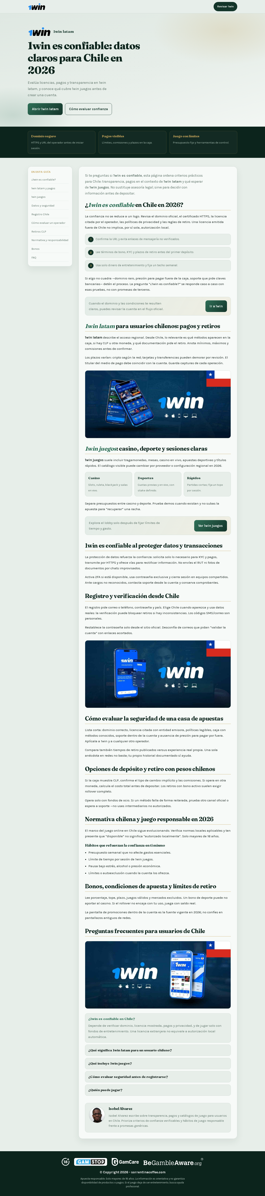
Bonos (35, 249)
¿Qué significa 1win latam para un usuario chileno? (130, 1050)
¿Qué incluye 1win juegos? (110, 1063)
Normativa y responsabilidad (49, 240)
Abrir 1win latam (45, 109)
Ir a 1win (216, 306)
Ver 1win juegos (210, 526)
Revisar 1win (225, 6)
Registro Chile (40, 214)
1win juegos (38, 197)
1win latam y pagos (43, 188)
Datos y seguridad (42, 205)
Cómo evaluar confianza (88, 109)
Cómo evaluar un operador (48, 223)
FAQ (33, 257)
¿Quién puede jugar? (105, 1090)
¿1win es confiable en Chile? (111, 1019)
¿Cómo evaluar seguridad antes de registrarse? (128, 1077)
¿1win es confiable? (43, 179)
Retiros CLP (38, 231)
